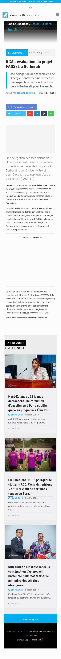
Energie (12, 29)
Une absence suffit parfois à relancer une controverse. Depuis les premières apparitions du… (29, 506)
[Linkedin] (37, 113)
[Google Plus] (30, 113)
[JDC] (22, 15)
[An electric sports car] (30, 371)
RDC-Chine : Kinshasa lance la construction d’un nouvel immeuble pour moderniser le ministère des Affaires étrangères (29, 576)
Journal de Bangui (26, 93)
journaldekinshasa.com (39, 631)
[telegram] (44, 113)
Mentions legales (30, 619)
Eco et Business (41, 24)
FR (30, 8)
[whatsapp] (51, 113)
